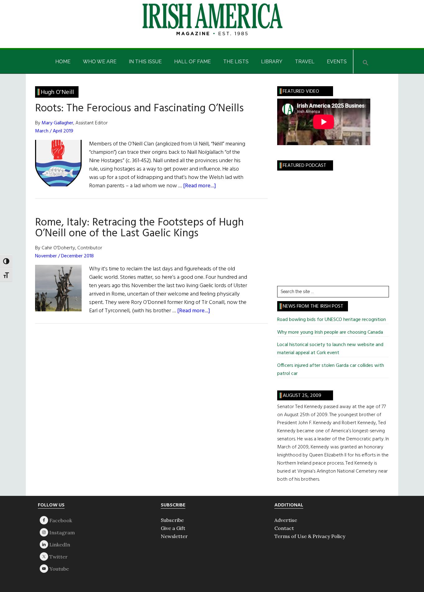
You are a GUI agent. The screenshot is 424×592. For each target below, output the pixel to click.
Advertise (285, 520)
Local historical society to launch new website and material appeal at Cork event (330, 349)
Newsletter (174, 536)
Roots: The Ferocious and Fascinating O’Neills (139, 108)
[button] (365, 61)
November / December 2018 (64, 256)
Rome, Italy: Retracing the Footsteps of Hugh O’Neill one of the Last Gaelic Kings (139, 228)
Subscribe (172, 520)
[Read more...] (199, 185)
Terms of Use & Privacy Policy (309, 536)
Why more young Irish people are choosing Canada (330, 332)
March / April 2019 (54, 131)
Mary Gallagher (57, 123)
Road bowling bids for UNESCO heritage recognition (331, 320)
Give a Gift (173, 528)
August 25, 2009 (302, 396)
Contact (284, 528)
